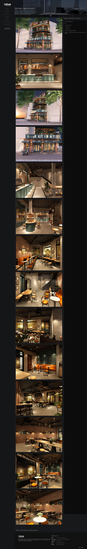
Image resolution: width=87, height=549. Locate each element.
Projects (7, 14)
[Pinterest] (24, 530)
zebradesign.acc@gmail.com (60, 542)
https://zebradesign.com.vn (60, 544)
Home (73, 8)
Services (7, 11)
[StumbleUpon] (33, 530)
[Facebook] (19, 530)
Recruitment (7, 21)
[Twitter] (21, 530)
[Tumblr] (28, 530)
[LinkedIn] (31, 530)
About (7, 16)
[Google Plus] (23, 530)
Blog (7, 19)
